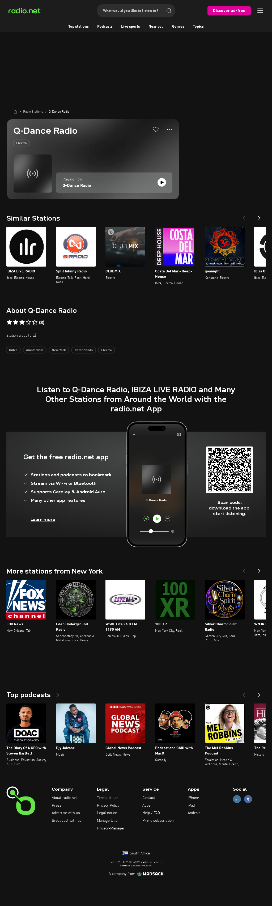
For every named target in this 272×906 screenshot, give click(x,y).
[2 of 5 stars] (15, 322)
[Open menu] (260, 10)
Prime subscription (158, 821)
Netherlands (83, 350)
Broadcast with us (67, 821)
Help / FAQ (151, 813)
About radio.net (64, 798)
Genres (178, 26)
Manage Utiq (107, 821)
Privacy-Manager (111, 828)
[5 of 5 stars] (35, 322)
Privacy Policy (108, 805)
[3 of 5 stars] (22, 322)
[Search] (169, 10)
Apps (146, 805)
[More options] (169, 129)
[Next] (259, 216)
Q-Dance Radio (76, 186)
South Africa (139, 853)
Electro (21, 143)
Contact (148, 798)
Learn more (43, 519)
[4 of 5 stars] (28, 322)
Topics (198, 26)
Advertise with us (66, 813)
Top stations (78, 26)
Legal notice (107, 813)
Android (194, 813)
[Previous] (243, 216)
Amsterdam (34, 350)
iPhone (193, 798)
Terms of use (107, 798)
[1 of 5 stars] (9, 322)
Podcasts (105, 26)
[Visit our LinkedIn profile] (237, 799)
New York (59, 350)
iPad (191, 805)
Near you (156, 26)
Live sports (130, 26)
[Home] (15, 111)
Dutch (13, 350)
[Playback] (162, 182)
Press (56, 805)
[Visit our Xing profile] (248, 799)
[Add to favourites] (155, 129)
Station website (18, 336)
